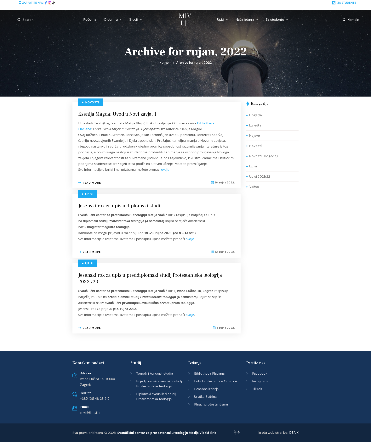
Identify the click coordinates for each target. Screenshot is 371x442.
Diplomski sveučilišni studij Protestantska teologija (156, 396)
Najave (254, 135)
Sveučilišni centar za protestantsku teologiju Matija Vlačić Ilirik (166, 433)
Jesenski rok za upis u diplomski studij (120, 206)
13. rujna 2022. (225, 252)
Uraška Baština (205, 396)
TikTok (257, 389)
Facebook (259, 373)
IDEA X (293, 432)
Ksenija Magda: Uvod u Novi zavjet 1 (117, 114)
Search (28, 20)
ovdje (165, 169)
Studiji (133, 19)
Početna (89, 19)
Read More (92, 182)
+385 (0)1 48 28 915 (94, 398)
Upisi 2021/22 (259, 176)
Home (164, 62)
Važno (254, 187)
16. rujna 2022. (225, 182)
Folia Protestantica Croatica (215, 381)
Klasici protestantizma (211, 404)
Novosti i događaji (263, 156)
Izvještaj (255, 125)
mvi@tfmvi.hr (90, 412)
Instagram (260, 381)
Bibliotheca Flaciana (209, 373)
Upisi (220, 19)
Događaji (256, 115)
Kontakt (353, 20)
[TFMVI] (185, 19)
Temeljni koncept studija (154, 373)
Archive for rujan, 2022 (194, 62)
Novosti (92, 102)
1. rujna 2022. (226, 327)
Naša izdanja (245, 19)
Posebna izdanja (206, 389)
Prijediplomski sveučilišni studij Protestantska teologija (159, 383)
